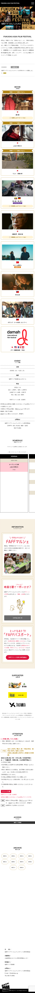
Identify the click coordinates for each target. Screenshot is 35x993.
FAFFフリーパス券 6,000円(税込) (17, 657)
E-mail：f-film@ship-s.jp (11, 973)
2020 (13, 861)
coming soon (17, 618)
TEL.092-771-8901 (10, 975)
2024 (13, 856)
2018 (30, 861)
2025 (5, 856)
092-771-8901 (9, 411)
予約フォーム (18, 409)
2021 (5, 861)
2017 (13, 867)
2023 (22, 856)
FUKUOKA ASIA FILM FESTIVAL (10, 3)
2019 (22, 861)
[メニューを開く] (33, 3)
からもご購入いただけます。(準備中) (11, 414)
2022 (30, 856)
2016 (22, 867)
